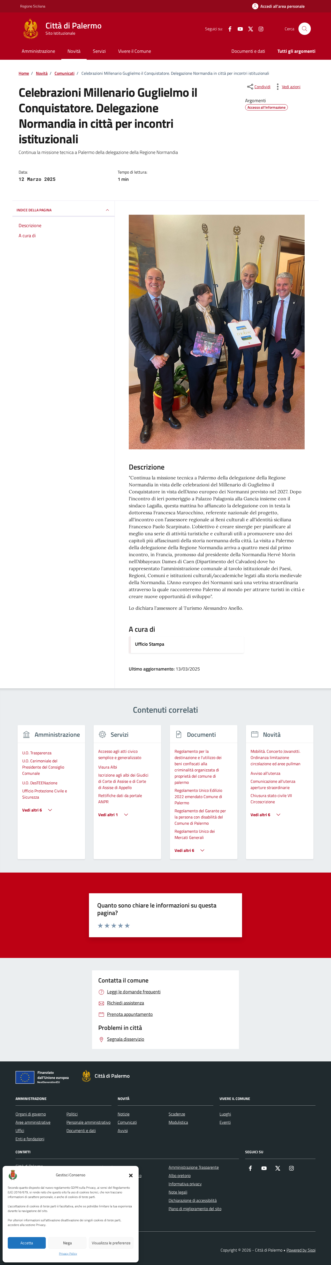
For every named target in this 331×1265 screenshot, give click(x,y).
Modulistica (178, 1122)
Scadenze (177, 1114)
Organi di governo (31, 1114)
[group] (51, 795)
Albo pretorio (180, 1175)
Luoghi (225, 1114)
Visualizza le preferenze (111, 1243)
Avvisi (123, 1130)
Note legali (178, 1192)
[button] (130, 1175)
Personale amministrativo (88, 1122)
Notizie (124, 1114)
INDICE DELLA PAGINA (34, 210)
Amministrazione (38, 51)
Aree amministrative (33, 1122)
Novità (73, 51)
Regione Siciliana (32, 6)
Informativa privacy (185, 1184)
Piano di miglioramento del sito (195, 1209)
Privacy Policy (68, 1253)
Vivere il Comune (134, 51)
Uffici (20, 1130)
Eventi (225, 1122)
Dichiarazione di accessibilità (193, 1200)
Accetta (26, 1243)
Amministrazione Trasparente (194, 1167)
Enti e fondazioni (30, 1139)
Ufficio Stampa (149, 644)
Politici (72, 1114)
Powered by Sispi (301, 1250)
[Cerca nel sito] (304, 29)
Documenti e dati (248, 51)
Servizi (99, 51)
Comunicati (127, 1122)
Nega (67, 1243)
